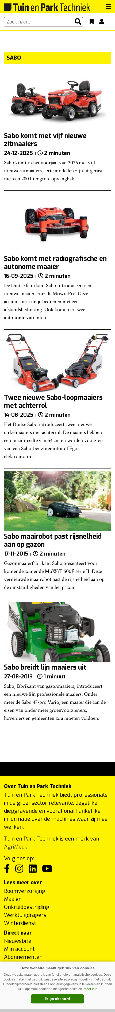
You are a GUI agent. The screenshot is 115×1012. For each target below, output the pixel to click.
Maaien (13, 899)
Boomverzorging (24, 891)
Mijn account (19, 949)
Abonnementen (23, 957)
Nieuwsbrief (19, 941)
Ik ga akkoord (57, 999)
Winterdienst (20, 923)
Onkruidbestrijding (26, 907)
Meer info (90, 989)
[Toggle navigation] (108, 6)
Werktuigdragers (25, 915)
